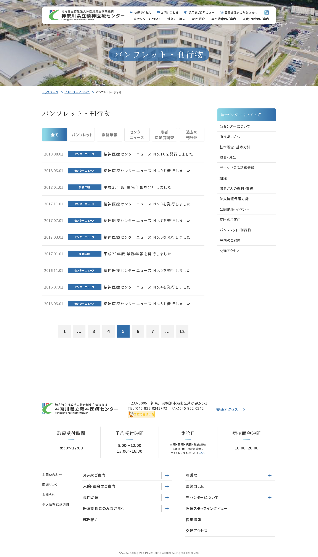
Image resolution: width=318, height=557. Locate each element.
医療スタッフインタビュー (207, 508)
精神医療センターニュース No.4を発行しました (147, 287)
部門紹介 (198, 19)
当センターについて (147, 19)
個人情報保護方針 (234, 198)
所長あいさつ (230, 136)
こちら (202, 452)
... (79, 331)
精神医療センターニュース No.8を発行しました (147, 203)
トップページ (50, 92)
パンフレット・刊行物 (235, 229)
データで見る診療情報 (237, 167)
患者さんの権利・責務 (236, 188)
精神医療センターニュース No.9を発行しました (147, 170)
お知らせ (48, 494)
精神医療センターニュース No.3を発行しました (147, 303)
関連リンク (50, 484)
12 (182, 331)
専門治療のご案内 (223, 19)
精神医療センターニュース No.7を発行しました (147, 220)
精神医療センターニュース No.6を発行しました (147, 237)
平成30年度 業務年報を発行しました (138, 187)
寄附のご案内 (230, 219)
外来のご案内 (176, 19)
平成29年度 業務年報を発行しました (138, 253)
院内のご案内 (230, 240)
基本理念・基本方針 (235, 146)
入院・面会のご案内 (256, 19)
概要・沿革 (228, 157)
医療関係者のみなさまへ (241, 12)
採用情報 (193, 519)
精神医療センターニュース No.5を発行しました (147, 270)
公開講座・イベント (234, 209)
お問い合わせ (169, 12)
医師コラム (195, 486)
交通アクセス (142, 12)
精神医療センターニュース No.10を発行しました (148, 154)
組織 (223, 178)
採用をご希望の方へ (201, 12)
